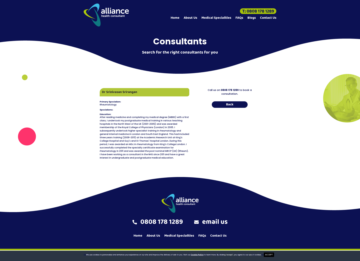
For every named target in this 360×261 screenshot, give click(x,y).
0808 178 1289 (161, 222)
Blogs (251, 18)
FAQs (239, 18)
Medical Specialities (216, 18)
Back (229, 104)
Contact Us (268, 18)
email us (215, 222)
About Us (190, 18)
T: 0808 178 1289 (258, 11)
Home (175, 18)
